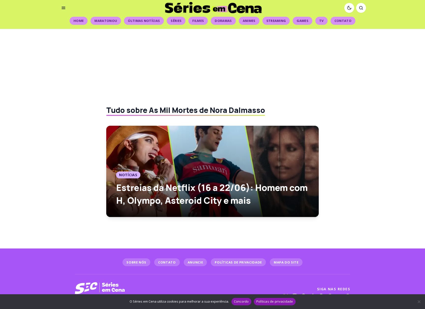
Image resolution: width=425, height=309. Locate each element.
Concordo (241, 301)
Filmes (198, 20)
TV (321, 20)
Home (79, 20)
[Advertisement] (212, 63)
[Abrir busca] (361, 8)
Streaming (276, 20)
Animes (249, 20)
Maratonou (105, 20)
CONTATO (167, 262)
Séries (176, 20)
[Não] (418, 301)
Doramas (223, 20)
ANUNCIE (195, 262)
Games (302, 20)
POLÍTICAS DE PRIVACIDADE (238, 262)
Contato (342, 20)
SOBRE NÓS (136, 262)
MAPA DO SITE (286, 262)
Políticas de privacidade (274, 301)
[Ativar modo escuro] (349, 8)
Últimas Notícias (144, 20)
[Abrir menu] (63, 7)
